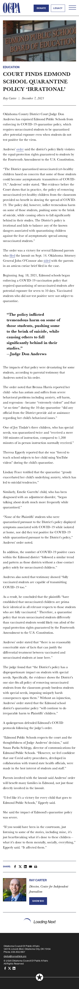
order (20, 149)
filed (12, 255)
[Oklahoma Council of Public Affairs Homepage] (12, 8)
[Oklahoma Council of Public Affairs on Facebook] (5, 968)
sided (47, 260)
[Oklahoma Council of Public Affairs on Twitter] (9, 968)
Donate (41, 8)
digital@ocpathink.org (15, 956)
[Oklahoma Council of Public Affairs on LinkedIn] (13, 968)
